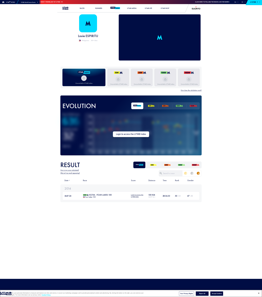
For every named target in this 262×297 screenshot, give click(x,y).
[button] (29, 2)
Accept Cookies (217, 293)
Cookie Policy (46, 295)
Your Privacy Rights (186, 293)
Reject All (202, 293)
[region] (131, 293)
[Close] (258, 293)
